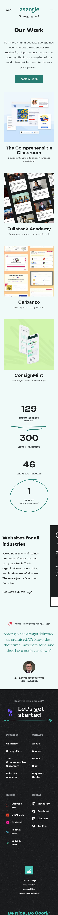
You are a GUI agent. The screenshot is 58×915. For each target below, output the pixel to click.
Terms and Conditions (29, 894)
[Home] (29, 10)
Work (9, 10)
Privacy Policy (29, 885)
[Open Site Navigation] (52, 10)
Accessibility (29, 889)
